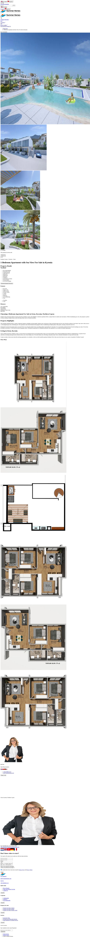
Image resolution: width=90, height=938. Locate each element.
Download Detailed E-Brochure (7, 283)
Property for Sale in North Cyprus (10, 910)
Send (2, 872)
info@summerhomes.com (8, 773)
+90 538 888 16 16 (7, 771)
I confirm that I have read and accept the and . (17, 869)
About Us (5, 899)
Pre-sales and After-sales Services (10, 919)
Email (2, 775)
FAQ (5, 26)
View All (2, 892)
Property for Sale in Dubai (8, 909)
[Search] (14, 5)
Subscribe (3, 931)
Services (2, 26)
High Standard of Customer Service (10, 920)
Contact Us (8, 26)
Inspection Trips (6, 917)
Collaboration (6, 898)
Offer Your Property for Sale (9, 889)
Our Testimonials (6, 900)
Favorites (2, 9)
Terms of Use (21, 869)
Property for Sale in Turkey (8, 908)
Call (5, 775)
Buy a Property (6, 888)
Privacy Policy (29, 869)
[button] (2, 21)
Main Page (5, 28)
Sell (1, 23)
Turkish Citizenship (5, 19)
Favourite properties (5, 4)
